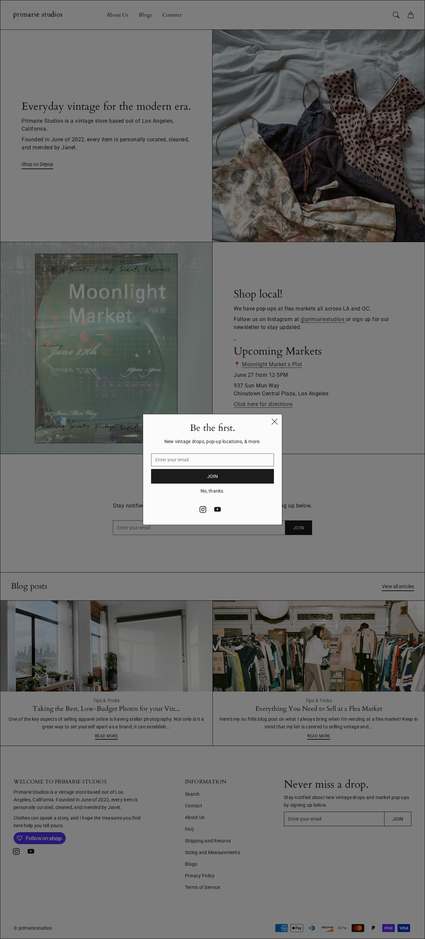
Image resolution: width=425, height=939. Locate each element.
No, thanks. (212, 491)
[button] (203, 509)
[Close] (274, 421)
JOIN (212, 476)
